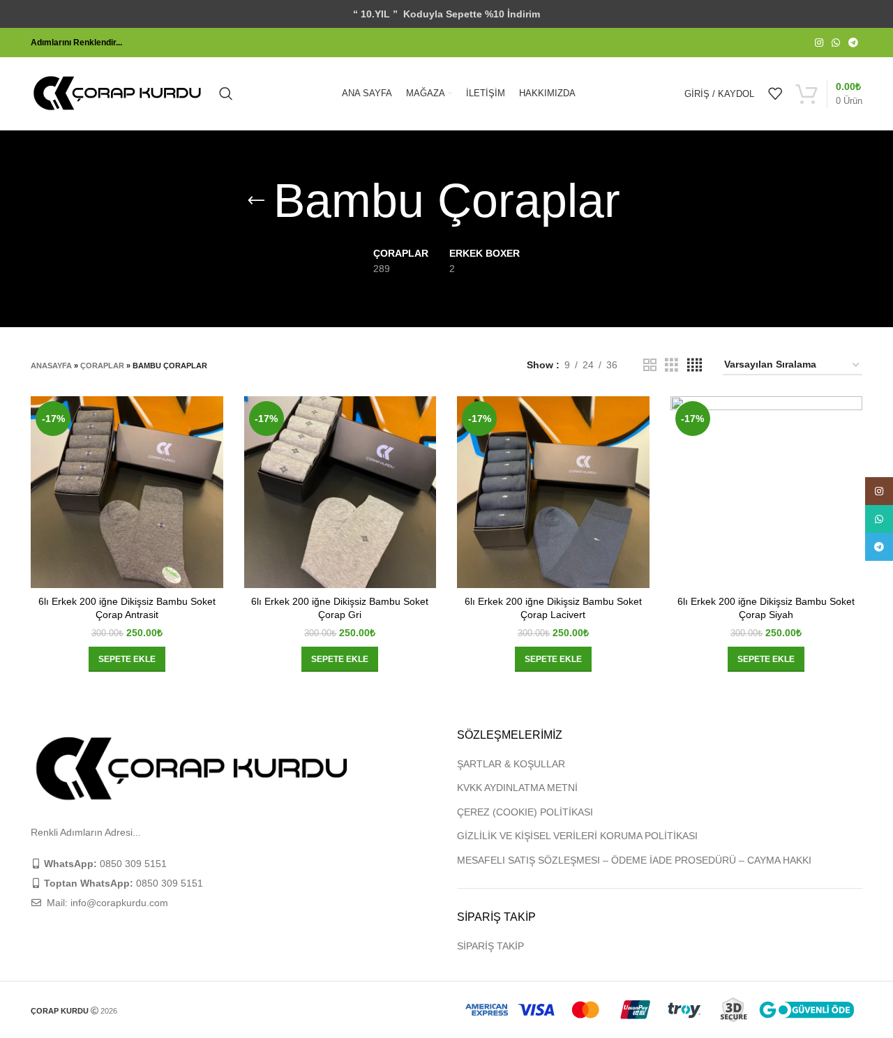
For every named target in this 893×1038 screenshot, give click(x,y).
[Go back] (256, 201)
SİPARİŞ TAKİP (490, 946)
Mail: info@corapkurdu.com (106, 902)
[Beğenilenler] (775, 93)
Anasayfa (51, 365)
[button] (127, 659)
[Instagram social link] (819, 42)
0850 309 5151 (105, 863)
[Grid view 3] (671, 365)
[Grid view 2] (649, 365)
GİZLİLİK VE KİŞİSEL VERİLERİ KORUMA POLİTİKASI (577, 835)
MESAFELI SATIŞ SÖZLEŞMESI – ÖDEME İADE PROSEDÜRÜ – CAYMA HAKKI (634, 860)
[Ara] (226, 93)
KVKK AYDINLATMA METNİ (517, 787)
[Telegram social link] (853, 42)
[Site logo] (118, 92)
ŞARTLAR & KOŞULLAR (511, 763)
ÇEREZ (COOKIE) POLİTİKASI (525, 812)
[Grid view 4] (694, 365)
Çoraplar (102, 365)
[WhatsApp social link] (835, 42)
